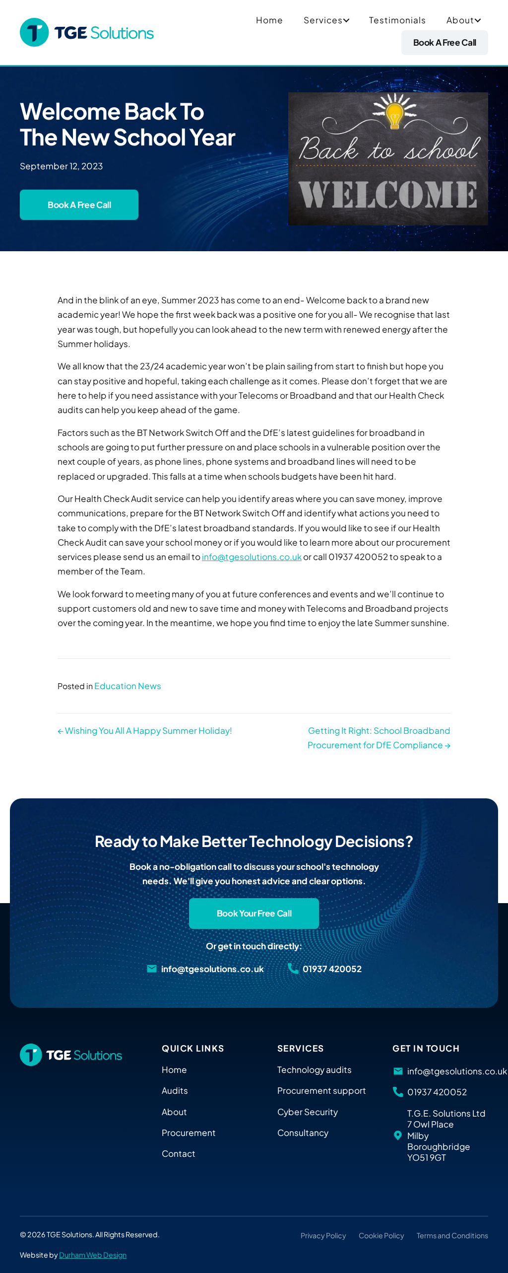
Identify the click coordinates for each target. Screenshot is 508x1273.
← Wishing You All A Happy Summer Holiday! (145, 730)
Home (269, 19)
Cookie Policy (381, 1235)
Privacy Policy (323, 1235)
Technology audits (314, 1069)
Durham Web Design (93, 1254)
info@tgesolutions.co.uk (252, 556)
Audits (175, 1090)
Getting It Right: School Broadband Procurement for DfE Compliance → (379, 737)
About (460, 19)
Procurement (189, 1132)
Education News (127, 685)
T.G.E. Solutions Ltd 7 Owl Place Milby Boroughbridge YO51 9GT (446, 1135)
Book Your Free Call (254, 913)
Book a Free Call (444, 42)
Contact (178, 1153)
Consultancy (302, 1132)
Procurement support (321, 1090)
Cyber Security (307, 1111)
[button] (346, 20)
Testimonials (397, 19)
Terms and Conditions (452, 1235)
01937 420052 (332, 968)
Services (323, 19)
